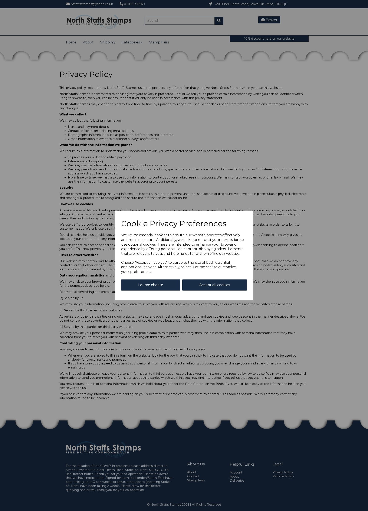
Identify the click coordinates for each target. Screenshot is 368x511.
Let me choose (150, 285)
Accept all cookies (214, 285)
